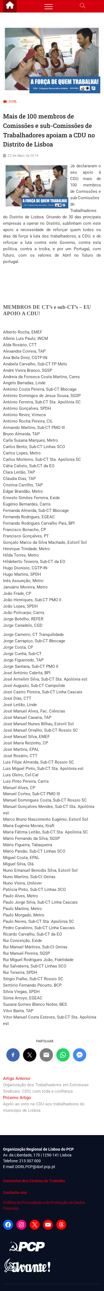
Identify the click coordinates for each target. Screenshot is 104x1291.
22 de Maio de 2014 (22, 156)
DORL (13, 101)
